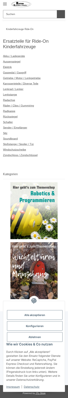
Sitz (5, 133)
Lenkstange (10, 94)
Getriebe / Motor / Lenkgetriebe (22, 78)
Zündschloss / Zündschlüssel (20, 155)
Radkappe (9, 111)
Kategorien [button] (10, 174)
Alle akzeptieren (34, 315)
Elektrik (7, 67)
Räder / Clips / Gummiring (18, 105)
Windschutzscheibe (14, 149)
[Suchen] (61, 14)
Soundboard (10, 138)
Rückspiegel (10, 116)
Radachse (9, 100)
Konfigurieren (35, 326)
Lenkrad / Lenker (13, 89)
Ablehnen (35, 337)
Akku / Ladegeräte (14, 56)
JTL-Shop (41, 393)
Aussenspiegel (11, 61)
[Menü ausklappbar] (5, 2)
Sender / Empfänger (15, 127)
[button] (55, 4)
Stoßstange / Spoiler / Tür (18, 144)
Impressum (13, 386)
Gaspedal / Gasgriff (14, 72)
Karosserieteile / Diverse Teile (20, 83)
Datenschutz (31, 386)
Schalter (8, 122)
